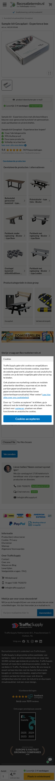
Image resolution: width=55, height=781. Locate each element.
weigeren (19, 408)
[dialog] (27, 390)
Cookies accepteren (27, 418)
